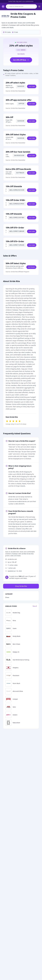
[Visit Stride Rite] (5, 16)
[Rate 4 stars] (16, 421)
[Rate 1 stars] (7, 421)
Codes (8, 32)
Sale (16, 32)
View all (35, 606)
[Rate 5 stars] (19, 421)
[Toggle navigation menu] (39, 6)
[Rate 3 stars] (13, 421)
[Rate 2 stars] (10, 421)
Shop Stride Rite (21, 586)
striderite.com (12, 559)
